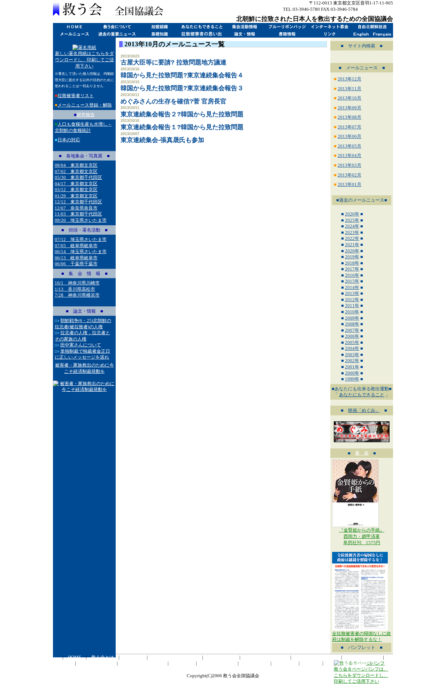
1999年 (352, 379)
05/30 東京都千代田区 (78, 177)
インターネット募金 (329, 26)
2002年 (352, 360)
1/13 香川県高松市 (75, 289)
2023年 (352, 232)
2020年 (352, 250)
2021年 (352, 244)
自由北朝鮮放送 (372, 26)
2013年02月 (349, 175)
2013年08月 (349, 117)
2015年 (352, 281)
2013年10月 (349, 98)
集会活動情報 (244, 26)
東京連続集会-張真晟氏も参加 (162, 139)
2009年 (352, 318)
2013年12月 (349, 78)
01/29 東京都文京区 (76, 195)
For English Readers (347, 663)
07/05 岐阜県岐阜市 (76, 245)
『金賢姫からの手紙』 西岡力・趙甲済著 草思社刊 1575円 (361, 536)
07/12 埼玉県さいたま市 (81, 239)
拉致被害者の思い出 (201, 34)
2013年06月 (349, 136)
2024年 (352, 226)
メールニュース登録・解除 (84, 105)
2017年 (352, 269)
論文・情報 (244, 34)
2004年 (352, 348)
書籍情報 (287, 34)
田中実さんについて (80, 344)
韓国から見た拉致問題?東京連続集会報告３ (182, 88)
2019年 (352, 256)
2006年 (352, 336)
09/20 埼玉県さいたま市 (81, 220)
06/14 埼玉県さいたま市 (81, 251)
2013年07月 (349, 127)
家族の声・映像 (217, 663)
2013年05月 (349, 146)
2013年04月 (349, 155)
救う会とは (116, 26)
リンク (329, 34)
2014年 (352, 287)
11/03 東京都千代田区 (78, 214)
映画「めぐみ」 (364, 410)
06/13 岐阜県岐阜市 (76, 257)
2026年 (352, 214)
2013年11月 (349, 88)
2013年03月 (349, 165)
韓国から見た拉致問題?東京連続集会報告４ (182, 75)
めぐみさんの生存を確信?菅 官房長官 (173, 101)
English (361, 34)
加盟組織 (159, 26)
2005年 (352, 342)
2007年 (352, 330)
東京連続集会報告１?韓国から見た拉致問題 (182, 127)
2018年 (352, 263)
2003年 (352, 354)
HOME (74, 26)
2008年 (352, 324)
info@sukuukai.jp (376, 9)
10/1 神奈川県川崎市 (77, 283)
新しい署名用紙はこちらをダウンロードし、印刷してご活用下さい (84, 59)
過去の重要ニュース (116, 34)
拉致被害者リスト (75, 95)
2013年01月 (349, 184)
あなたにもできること (201, 26)
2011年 (352, 305)
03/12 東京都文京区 (76, 189)
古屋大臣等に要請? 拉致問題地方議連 (173, 62)
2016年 (352, 275)
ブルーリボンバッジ (287, 26)
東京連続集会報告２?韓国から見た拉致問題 (182, 114)
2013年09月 (349, 107)
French (382, 34)
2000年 (352, 373)
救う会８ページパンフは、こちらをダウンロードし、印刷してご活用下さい (361, 675)
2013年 (352, 293)
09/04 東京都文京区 (76, 165)
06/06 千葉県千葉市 (76, 263)
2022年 (352, 238)
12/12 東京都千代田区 (78, 201)
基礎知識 (159, 34)
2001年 (352, 366)
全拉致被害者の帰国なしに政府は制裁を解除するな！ (361, 636)
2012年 (352, 299)
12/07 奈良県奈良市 (76, 208)
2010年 (352, 311)
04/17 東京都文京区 (76, 183)
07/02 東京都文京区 (76, 171)
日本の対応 (68, 139)
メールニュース (74, 34)
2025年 (352, 220)
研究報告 (86, 114)
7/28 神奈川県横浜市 (77, 295)
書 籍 (362, 453)
